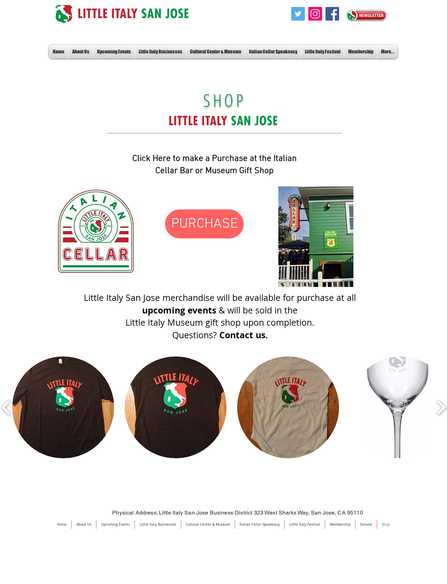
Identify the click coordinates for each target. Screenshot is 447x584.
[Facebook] (332, 14)
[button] (63, 407)
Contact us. (243, 335)
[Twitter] (298, 14)
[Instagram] (315, 14)
